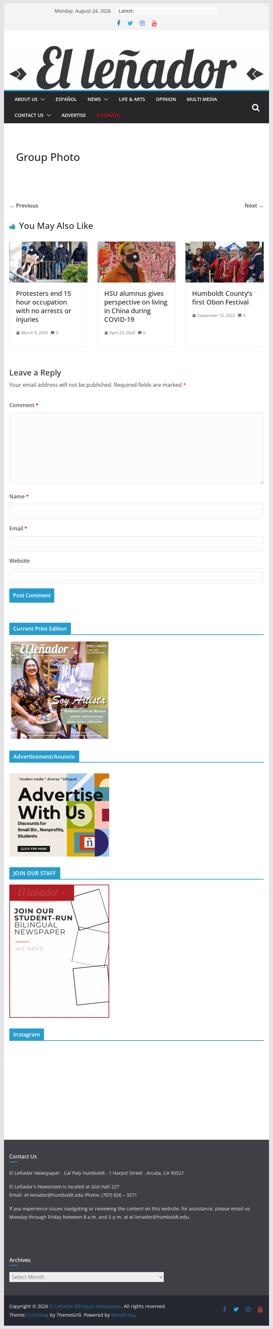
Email (18, 528)
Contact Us (29, 115)
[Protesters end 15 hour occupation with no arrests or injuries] (48, 246)
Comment (24, 405)
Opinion (166, 99)
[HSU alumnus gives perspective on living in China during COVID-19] (136, 246)
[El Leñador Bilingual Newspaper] (136, 50)
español (66, 99)
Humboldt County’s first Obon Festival (222, 298)
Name (19, 496)
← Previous (23, 205)
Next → (254, 205)
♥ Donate (108, 115)
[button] (41, 99)
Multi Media (202, 99)
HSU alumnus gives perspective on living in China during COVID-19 (135, 306)
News (94, 99)
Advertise (74, 115)
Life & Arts (132, 99)
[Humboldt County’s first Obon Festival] (224, 246)
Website (19, 560)
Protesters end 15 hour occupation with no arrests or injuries (43, 306)
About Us (26, 99)
